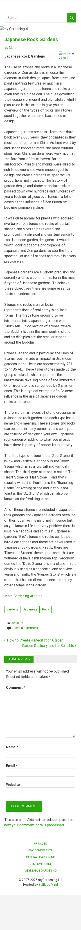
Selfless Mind (48, 884)
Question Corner (40, 863)
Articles (17, 623)
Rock (45, 609)
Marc (12, 47)
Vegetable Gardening (41, 870)
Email (12, 766)
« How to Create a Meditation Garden (33, 640)
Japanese (30, 609)
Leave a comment (25, 628)
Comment (15, 687)
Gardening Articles (28, 596)
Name (12, 747)
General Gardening (40, 857)
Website (13, 784)
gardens (12, 609)
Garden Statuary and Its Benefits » (49, 646)
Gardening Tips (40, 850)
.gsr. (65, 57)
